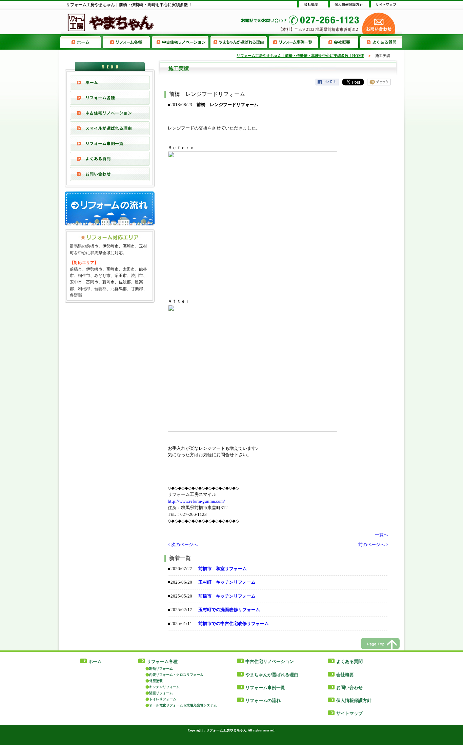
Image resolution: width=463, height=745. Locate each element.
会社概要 (340, 42)
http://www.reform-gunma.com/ (196, 501)
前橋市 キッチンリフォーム (227, 596)
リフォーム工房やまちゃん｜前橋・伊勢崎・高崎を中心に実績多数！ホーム (81, 42)
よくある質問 (381, 42)
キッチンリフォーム (164, 687)
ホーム (95, 661)
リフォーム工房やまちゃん (226, 730)
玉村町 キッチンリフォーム (227, 582)
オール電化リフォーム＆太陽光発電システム (183, 705)
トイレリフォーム (162, 699)
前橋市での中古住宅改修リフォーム (233, 623)
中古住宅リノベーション (181, 42)
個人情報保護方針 (353, 700)
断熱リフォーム (161, 668)
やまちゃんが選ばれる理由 (239, 42)
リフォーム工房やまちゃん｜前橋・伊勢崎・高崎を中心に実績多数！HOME (300, 56)
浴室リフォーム (161, 693)
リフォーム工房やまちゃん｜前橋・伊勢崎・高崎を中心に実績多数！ (129, 4)
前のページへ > (373, 544)
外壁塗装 (156, 681)
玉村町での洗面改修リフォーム (229, 609)
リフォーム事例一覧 (294, 42)
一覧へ (381, 534)
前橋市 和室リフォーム (222, 568)
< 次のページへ (183, 544)
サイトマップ (349, 713)
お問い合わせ (110, 174)
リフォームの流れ (263, 700)
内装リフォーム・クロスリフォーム (176, 675)
